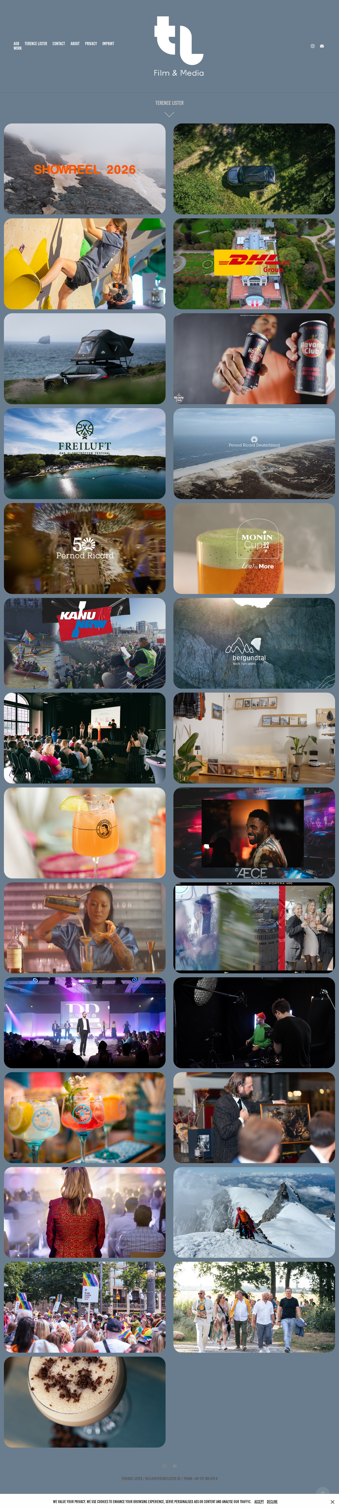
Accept (259, 1501)
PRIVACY (91, 43)
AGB (16, 43)
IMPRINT (108, 43)
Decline (272, 1501)
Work (18, 48)
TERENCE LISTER (36, 43)
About (75, 43)
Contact (59, 43)
